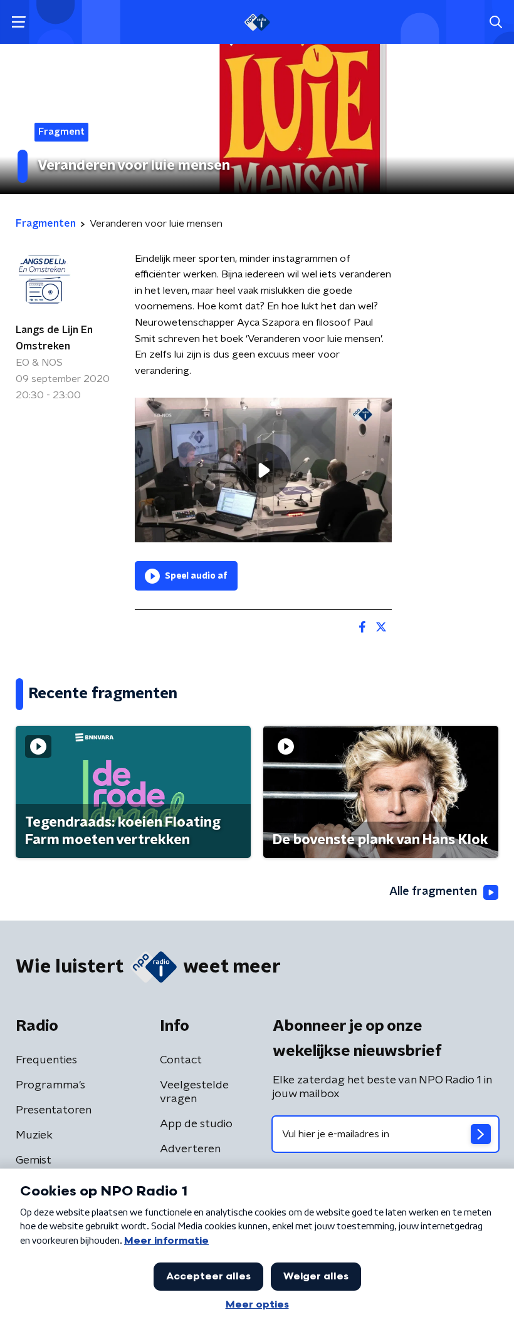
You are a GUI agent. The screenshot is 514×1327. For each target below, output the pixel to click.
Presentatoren (54, 1110)
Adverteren (190, 1149)
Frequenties (46, 1060)
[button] (18, 22)
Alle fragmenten (433, 891)
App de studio (196, 1124)
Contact (181, 1060)
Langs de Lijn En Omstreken (54, 338)
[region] (263, 470)
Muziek (34, 1135)
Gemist (33, 1160)
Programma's (50, 1085)
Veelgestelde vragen (194, 1092)
